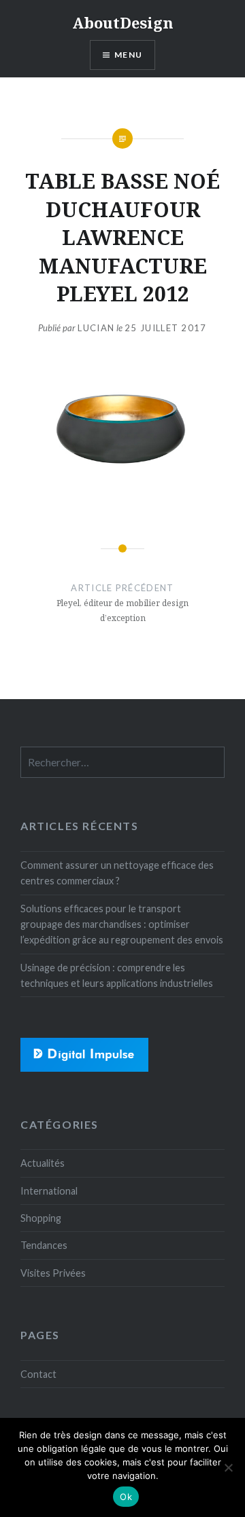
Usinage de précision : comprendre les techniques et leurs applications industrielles (116, 975)
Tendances (43, 1245)
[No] (228, 1467)
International (49, 1191)
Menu (128, 55)
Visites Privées (53, 1273)
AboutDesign (123, 22)
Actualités (42, 1163)
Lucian (96, 327)
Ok (126, 1496)
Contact (38, 1374)
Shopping (40, 1218)
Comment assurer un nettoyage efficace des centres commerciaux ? (117, 872)
